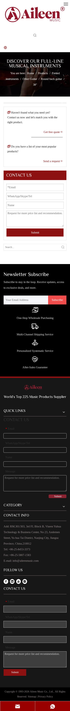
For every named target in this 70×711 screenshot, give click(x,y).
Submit (35, 232)
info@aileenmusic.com (26, 560)
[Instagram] (24, 581)
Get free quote (53, 132)
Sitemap (32, 696)
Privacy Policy (45, 696)
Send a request (53, 161)
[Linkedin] (12, 581)
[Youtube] (18, 581)
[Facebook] (6, 581)
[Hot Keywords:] (35, 36)
